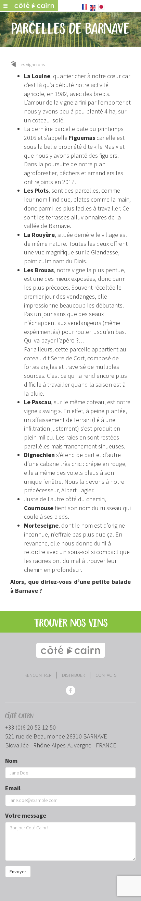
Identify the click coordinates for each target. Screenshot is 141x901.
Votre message (25, 815)
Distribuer (73, 675)
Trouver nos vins (70, 623)
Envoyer (18, 871)
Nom (11, 761)
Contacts (105, 675)
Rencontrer (38, 675)
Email (13, 788)
